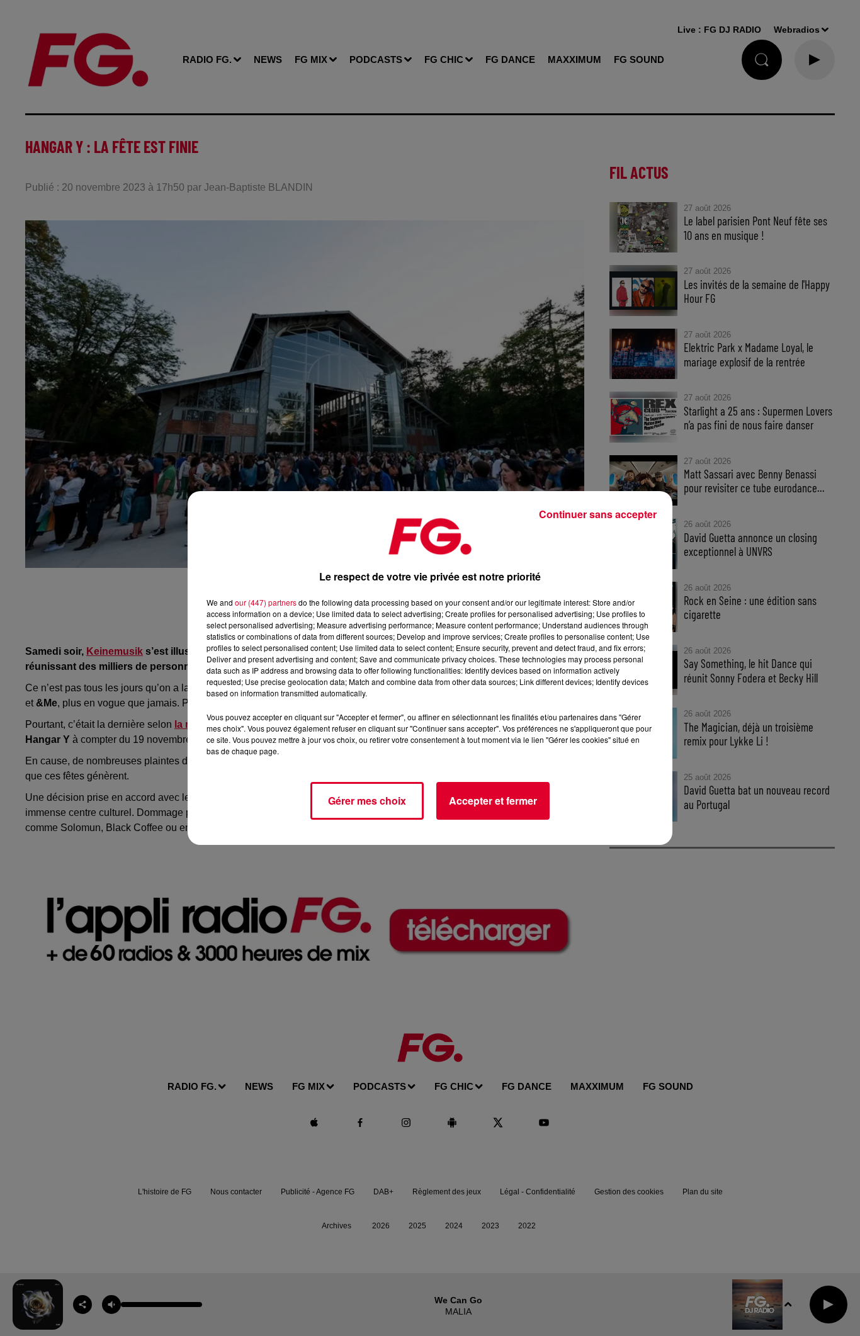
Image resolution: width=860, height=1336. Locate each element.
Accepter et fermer (493, 800)
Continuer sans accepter (598, 514)
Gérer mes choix (367, 800)
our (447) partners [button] (266, 602)
